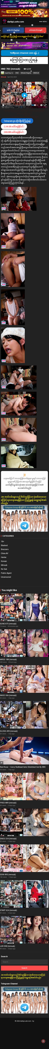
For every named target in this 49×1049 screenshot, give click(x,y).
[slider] (15, 105)
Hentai (3, 557)
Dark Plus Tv (9, 73)
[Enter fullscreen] (45, 105)
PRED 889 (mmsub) (8, 803)
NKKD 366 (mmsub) (8, 695)
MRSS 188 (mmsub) (8, 659)
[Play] (3, 105)
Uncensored (6, 577)
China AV (4, 553)
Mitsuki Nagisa (26, 73)
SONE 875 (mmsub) (8, 624)
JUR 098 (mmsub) (7, 946)
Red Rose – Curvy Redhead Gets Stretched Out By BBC (23, 767)
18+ (2, 541)
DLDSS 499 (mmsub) (9, 731)
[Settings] (41, 105)
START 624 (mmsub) (8, 910)
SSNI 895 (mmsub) (8, 874)
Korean (4, 561)
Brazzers (5, 549)
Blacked (4, 545)
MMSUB (36, 73)
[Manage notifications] (43, 1041)
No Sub (4, 569)
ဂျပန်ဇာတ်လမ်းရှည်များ (13, 30)
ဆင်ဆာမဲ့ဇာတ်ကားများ (35, 30)
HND (17, 73)
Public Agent (6, 573)
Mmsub (3, 77)
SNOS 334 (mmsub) (8, 839)
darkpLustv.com (15, 21)
